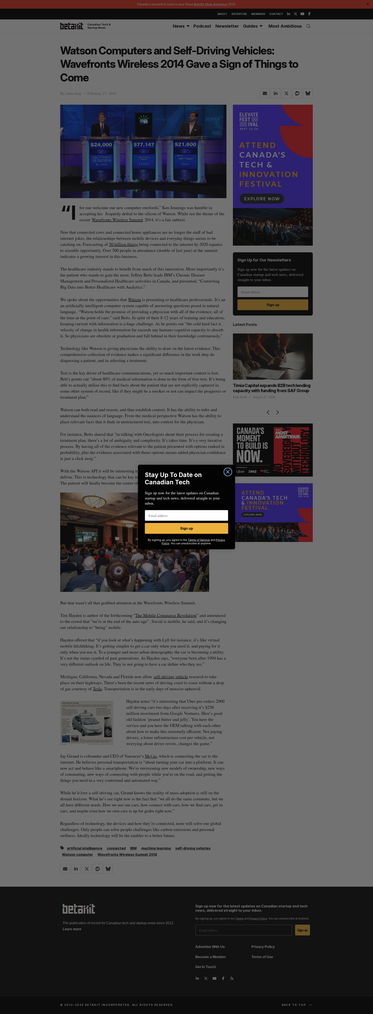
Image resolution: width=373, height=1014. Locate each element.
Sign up (186, 528)
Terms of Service (199, 540)
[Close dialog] (228, 472)
